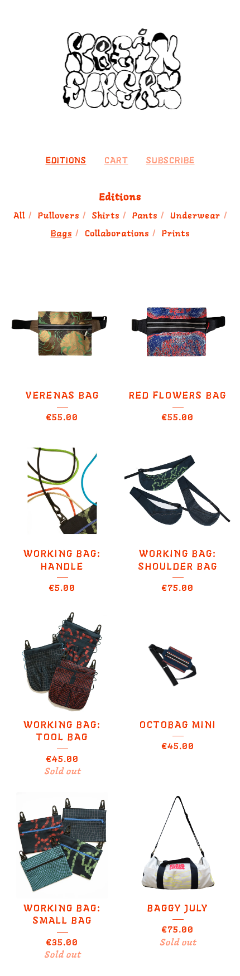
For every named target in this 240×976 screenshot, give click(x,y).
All (19, 216)
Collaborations (117, 234)
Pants (144, 216)
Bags (61, 234)
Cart (116, 161)
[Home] (120, 72)
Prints (176, 234)
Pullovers (58, 216)
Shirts (105, 216)
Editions (66, 161)
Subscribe (170, 161)
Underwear (195, 216)
